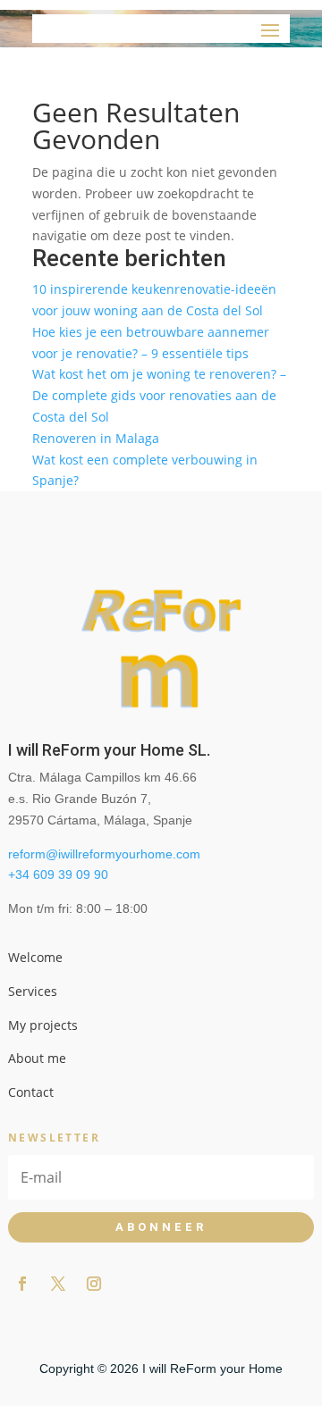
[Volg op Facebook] (22, 1283)
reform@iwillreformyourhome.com (104, 854)
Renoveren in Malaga (95, 438)
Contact (31, 1092)
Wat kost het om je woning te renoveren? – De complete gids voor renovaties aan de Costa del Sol (159, 395)
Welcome (35, 957)
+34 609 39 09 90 (58, 874)
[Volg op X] (58, 1283)
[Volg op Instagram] (94, 1283)
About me (37, 1058)
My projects (43, 1025)
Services (32, 991)
